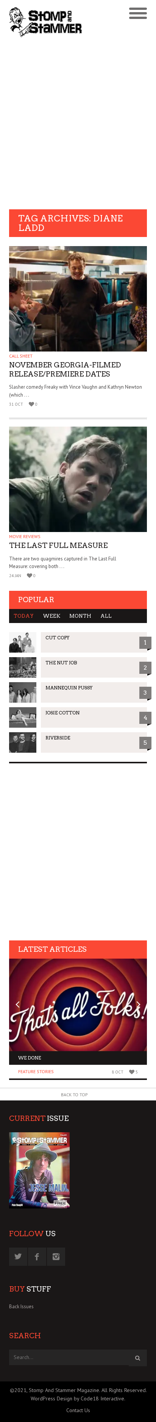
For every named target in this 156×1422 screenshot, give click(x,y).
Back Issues (21, 1306)
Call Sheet (21, 356)
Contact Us (78, 1410)
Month (80, 616)
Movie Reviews (25, 536)
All (106, 616)
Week (51, 616)
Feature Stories (36, 1071)
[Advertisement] (78, 124)
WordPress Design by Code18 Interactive (77, 1398)
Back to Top (74, 1094)
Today (24, 616)
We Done (29, 1058)
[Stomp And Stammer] (60, 22)
